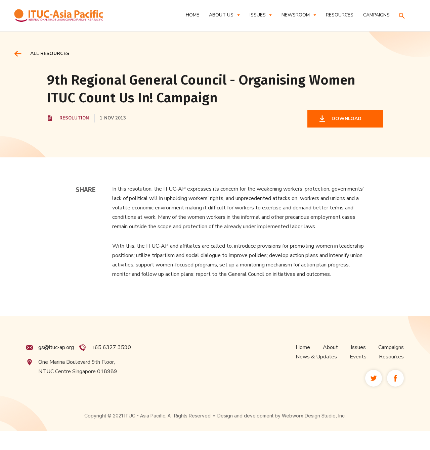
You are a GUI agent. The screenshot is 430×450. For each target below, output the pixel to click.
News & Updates (316, 356)
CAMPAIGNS (376, 15)
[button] (224, 15)
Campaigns (391, 347)
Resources (391, 356)
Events (358, 356)
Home (192, 15)
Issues (358, 347)
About (330, 347)
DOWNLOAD (345, 118)
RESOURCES (339, 15)
